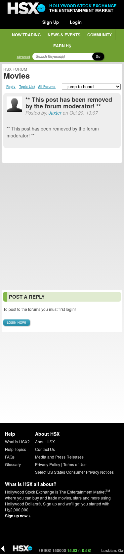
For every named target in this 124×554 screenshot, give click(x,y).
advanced (23, 56)
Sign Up (50, 22)
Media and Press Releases (59, 457)
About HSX (45, 441)
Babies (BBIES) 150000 (54, 550)
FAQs (10, 457)
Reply (11, 86)
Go (98, 56)
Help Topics (15, 449)
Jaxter (55, 112)
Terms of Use (75, 464)
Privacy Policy (47, 464)
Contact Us (45, 449)
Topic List (27, 86)
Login (76, 22)
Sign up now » (18, 516)
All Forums (47, 86)
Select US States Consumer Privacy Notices (74, 472)
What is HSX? (17, 441)
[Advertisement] (62, 226)
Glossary (13, 464)
